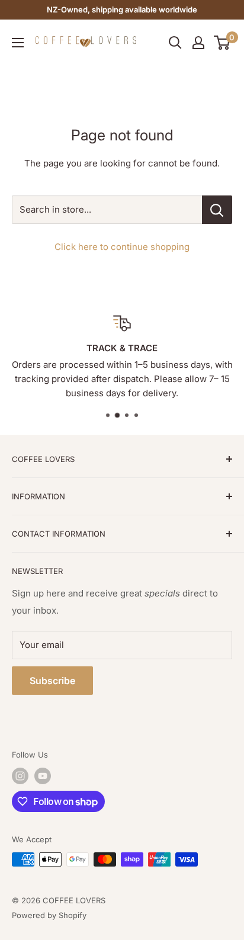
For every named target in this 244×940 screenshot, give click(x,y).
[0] (222, 43)
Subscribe (52, 680)
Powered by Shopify (49, 915)
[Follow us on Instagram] (20, 776)
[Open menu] (18, 42)
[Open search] (175, 42)
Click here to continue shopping (122, 246)
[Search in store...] (217, 209)
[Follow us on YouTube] (42, 776)
